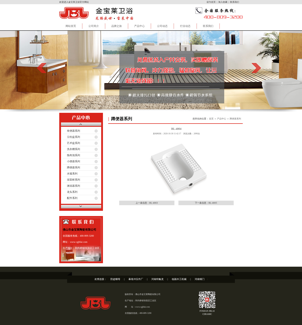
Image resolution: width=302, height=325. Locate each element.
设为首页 (211, 2)
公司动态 (162, 26)
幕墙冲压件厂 (135, 279)
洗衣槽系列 (71, 149)
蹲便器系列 (71, 167)
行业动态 (185, 26)
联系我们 (234, 2)
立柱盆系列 (71, 137)
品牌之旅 (116, 26)
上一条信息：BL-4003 (147, 203)
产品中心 (139, 26)
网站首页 (71, 26)
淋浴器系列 (71, 185)
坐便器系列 (71, 130)
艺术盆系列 (71, 143)
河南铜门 (199, 279)
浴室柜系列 (71, 179)
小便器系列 (71, 161)
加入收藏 (222, 2)
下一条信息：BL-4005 (206, 203)
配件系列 (70, 198)
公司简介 (93, 26)
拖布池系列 (71, 155)
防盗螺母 (115, 279)
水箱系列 (70, 173)
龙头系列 (70, 192)
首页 (211, 118)
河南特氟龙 (157, 279)
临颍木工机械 (179, 279)
